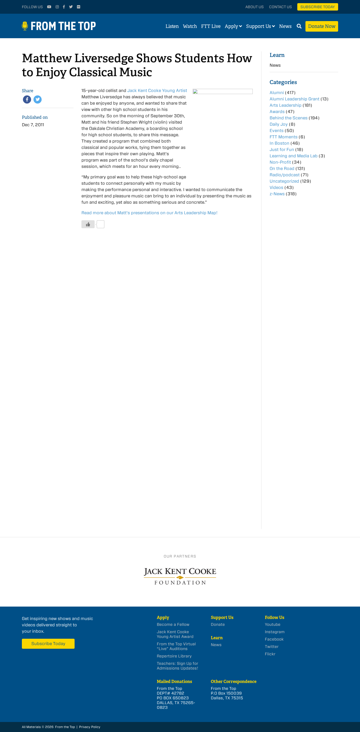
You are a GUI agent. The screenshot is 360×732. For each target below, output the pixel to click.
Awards (277, 111)
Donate (218, 624)
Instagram (275, 631)
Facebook (274, 639)
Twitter (272, 646)
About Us (254, 7)
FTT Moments (284, 136)
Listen (172, 26)
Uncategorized (284, 181)
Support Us (258, 26)
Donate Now (321, 26)
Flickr (270, 654)
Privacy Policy (89, 727)
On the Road (282, 168)
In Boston (279, 143)
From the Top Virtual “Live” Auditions (176, 646)
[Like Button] (88, 224)
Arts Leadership (285, 105)
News (285, 26)
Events (277, 130)
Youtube (272, 624)
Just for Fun (282, 149)
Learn (277, 54)
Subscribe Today (317, 7)
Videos (276, 187)
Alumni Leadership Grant (294, 98)
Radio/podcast (285, 174)
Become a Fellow (173, 624)
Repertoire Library (174, 656)
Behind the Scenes (289, 117)
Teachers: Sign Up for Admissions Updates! (177, 666)
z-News (277, 193)
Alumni (277, 92)
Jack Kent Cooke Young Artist (157, 90)
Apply (231, 26)
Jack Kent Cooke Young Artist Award (175, 634)
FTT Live (211, 26)
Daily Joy (279, 124)
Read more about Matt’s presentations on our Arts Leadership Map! (149, 212)
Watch (190, 26)
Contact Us (280, 7)
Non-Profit (280, 162)
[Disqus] (166, 312)
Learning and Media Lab (294, 155)
